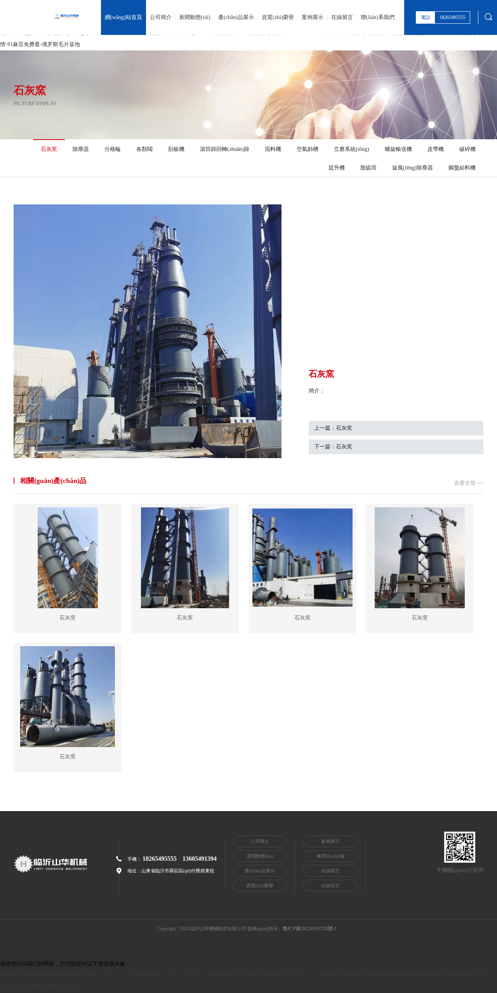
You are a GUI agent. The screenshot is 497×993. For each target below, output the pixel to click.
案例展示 (312, 17)
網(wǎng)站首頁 (123, 17)
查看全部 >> (468, 483)
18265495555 (159, 858)
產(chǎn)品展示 (236, 17)
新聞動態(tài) (194, 17)
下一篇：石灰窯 (333, 447)
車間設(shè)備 (330, 856)
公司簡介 (161, 17)
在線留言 (342, 17)
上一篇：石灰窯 (333, 428)
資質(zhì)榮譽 (278, 17)
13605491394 (199, 858)
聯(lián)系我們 (377, 17)
